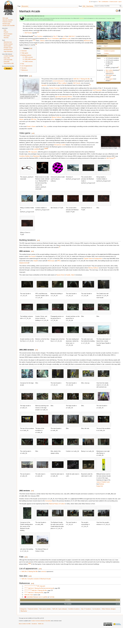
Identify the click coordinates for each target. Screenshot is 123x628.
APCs (59, 260)
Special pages (7, 46)
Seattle (68, 275)
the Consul (32, 256)
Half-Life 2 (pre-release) (59, 609)
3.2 (29, 589)
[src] (38, 32)
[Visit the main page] (8, 7)
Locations (67, 600)
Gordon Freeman (54, 88)
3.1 (27, 589)
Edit (84, 6)
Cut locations (96, 609)
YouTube (51, 597)
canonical (81, 18)
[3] (113, 73)
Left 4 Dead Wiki (8, 59)
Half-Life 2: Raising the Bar (82, 79)
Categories (23, 609)
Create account (113, 1)
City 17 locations (86, 609)
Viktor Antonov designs (109, 609)
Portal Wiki (6, 61)
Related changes (8, 44)
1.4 (32, 585)
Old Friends (28, 32)
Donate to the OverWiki (9, 25)
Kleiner (21, 119)
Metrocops (51, 260)
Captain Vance (88, 258)
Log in (119, 1)
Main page (5, 18)
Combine (106, 53)
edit (31, 76)
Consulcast (48, 501)
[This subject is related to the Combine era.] (117, 10)
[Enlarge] (38, 94)
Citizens (42, 40)
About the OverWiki (8, 20)
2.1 (27, 587)
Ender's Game (31, 126)
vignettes (44, 85)
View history (89, 6)
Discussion (25, 6)
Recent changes (8, 34)
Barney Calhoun (57, 117)
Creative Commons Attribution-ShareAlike (40, 620)
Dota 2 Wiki (7, 58)
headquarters (98, 258)
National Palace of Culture (57, 503)
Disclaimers (34, 623)
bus (53, 119)
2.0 (25, 587)
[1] (118, 67)
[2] (119, 69)
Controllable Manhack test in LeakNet (36, 597)
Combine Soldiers (24, 156)
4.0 (25, 592)
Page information (8, 51)
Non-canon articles (45, 609)
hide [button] (31, 48)
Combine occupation (109, 50)
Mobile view (41, 623)
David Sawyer (109, 79)
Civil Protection (97, 90)
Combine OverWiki (9, 56)
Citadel (35, 260)
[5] (46, 148)
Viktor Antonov (109, 72)
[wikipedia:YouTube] (25, 597)
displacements (23, 263)
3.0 (25, 589)
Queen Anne (60, 275)
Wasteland (36, 156)
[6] (47, 148)
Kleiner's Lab (66, 38)
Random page (6, 23)
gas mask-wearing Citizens (64, 96)
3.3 (30, 589)
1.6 (36, 585)
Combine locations (74, 609)
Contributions (104, 1)
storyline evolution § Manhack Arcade (36, 578)
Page (19, 6)
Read (80, 6)
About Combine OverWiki (25, 623)
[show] (117, 600)
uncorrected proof (58, 81)
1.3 (30, 585)
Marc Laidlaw (109, 70)
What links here (8, 42)
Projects (6, 32)
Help (5, 30)
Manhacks (87, 40)
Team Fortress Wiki (9, 63)
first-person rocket (59, 144)
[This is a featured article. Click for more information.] (119, 10)
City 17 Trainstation (53, 38)
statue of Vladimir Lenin (103, 482)
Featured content (7, 21)
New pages (7, 35)
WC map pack (32, 152)
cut (64, 36)
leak (29, 594)
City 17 (106, 46)
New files (6, 37)
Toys (44, 126)
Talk (99, 1)
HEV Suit (33, 119)
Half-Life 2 (72, 36)
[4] (34, 40)
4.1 (27, 592)
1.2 (29, 585)
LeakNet (36, 149)
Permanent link (8, 49)
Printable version (8, 47)
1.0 (25, 585)
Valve (72, 275)
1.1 (27, 585)
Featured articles (33, 609)
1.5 (34, 585)
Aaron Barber (109, 75)
